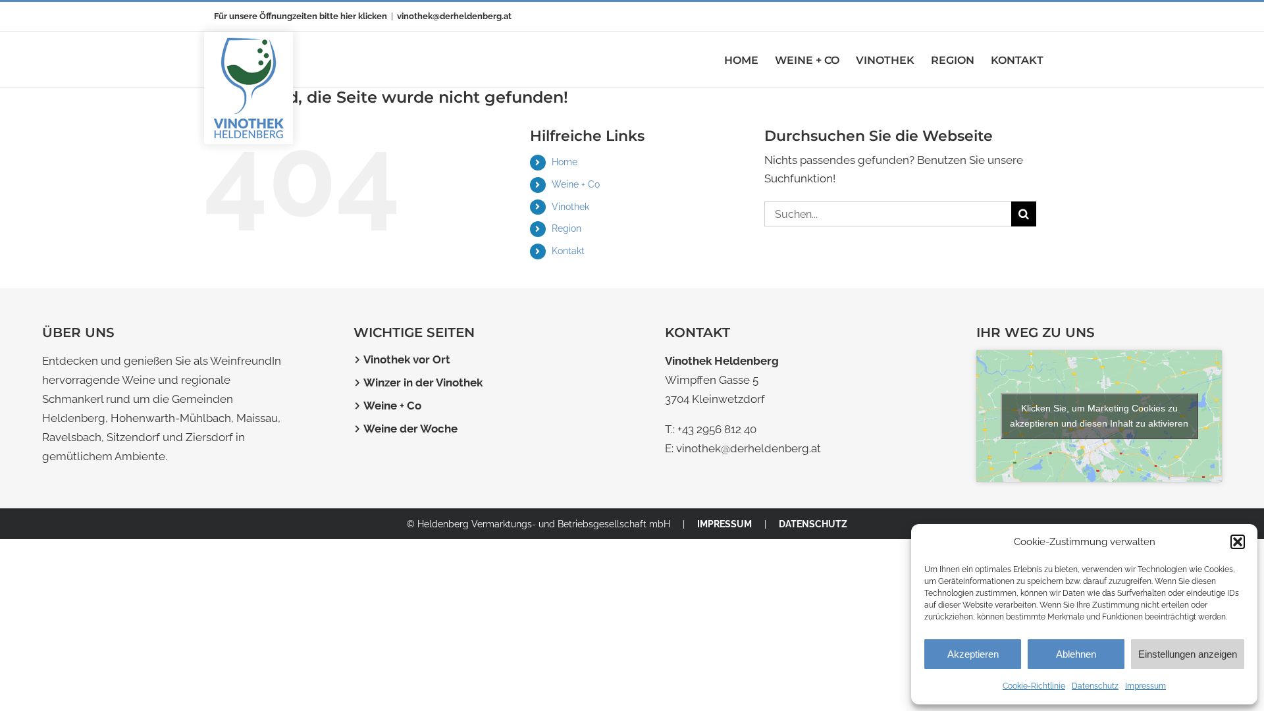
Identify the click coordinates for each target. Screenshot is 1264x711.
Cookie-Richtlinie (1034, 686)
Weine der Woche (410, 428)
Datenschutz (1095, 686)
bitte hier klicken (353, 16)
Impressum (1145, 686)
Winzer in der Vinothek (423, 382)
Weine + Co (576, 184)
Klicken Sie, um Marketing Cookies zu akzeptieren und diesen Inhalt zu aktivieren (1099, 416)
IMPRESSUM (724, 524)
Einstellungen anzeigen (1187, 654)
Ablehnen (1076, 654)
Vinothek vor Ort (406, 359)
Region (566, 228)
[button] (1237, 541)
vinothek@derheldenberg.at (454, 16)
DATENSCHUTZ (813, 524)
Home (564, 162)
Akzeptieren (973, 654)
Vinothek (570, 206)
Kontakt (568, 251)
